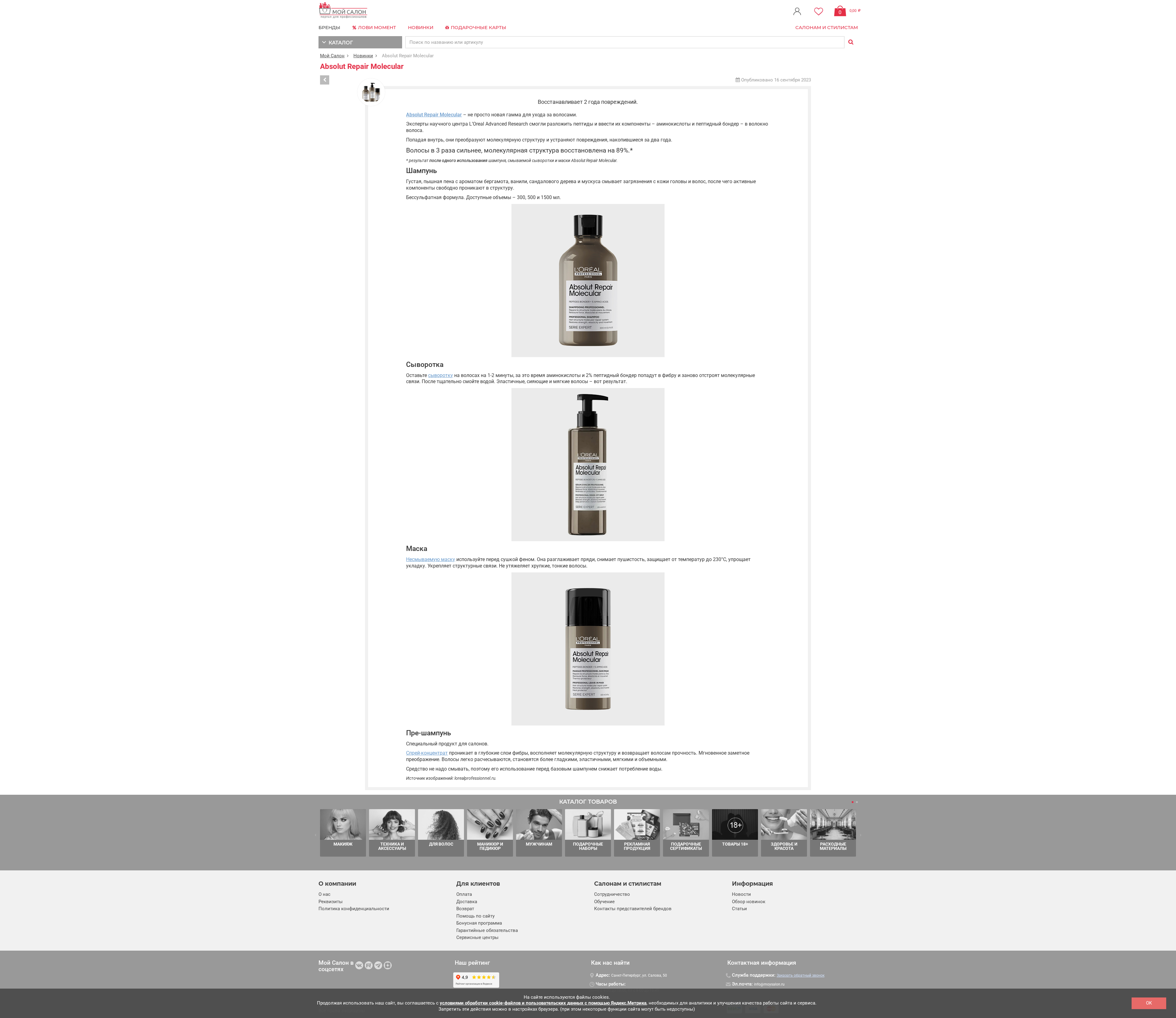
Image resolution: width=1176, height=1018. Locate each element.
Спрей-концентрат (427, 753)
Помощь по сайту (475, 916)
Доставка (466, 901)
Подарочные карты (478, 27)
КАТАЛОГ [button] (339, 43)
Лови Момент (376, 27)
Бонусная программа (479, 923)
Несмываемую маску (430, 559)
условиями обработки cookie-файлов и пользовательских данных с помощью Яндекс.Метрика (543, 1003)
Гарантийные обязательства (487, 930)
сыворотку (440, 375)
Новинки (420, 27)
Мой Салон (332, 55)
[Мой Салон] (343, 10)
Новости (741, 894)
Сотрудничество (612, 894)
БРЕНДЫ (329, 27)
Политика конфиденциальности (353, 908)
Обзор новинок (748, 901)
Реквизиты (330, 901)
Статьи (739, 908)
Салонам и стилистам (826, 27)
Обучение (604, 901)
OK (1149, 1003)
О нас (324, 894)
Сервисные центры (477, 937)
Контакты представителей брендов (633, 908)
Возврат (465, 908)
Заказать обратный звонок (800, 975)
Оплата (464, 894)
